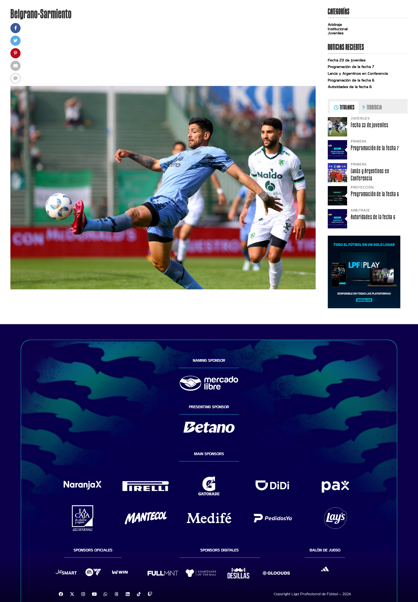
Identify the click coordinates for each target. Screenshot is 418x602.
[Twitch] (150, 594)
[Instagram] (83, 594)
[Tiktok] (138, 594)
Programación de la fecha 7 (351, 67)
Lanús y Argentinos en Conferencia (358, 73)
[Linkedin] (127, 594)
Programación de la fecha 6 (351, 80)
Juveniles (335, 33)
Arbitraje (335, 25)
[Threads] (116, 594)
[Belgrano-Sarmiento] (163, 288)
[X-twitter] (72, 594)
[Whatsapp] (105, 594)
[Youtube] (94, 594)
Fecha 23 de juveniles (347, 60)
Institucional (338, 29)
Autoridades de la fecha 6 (350, 87)
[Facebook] (61, 594)
